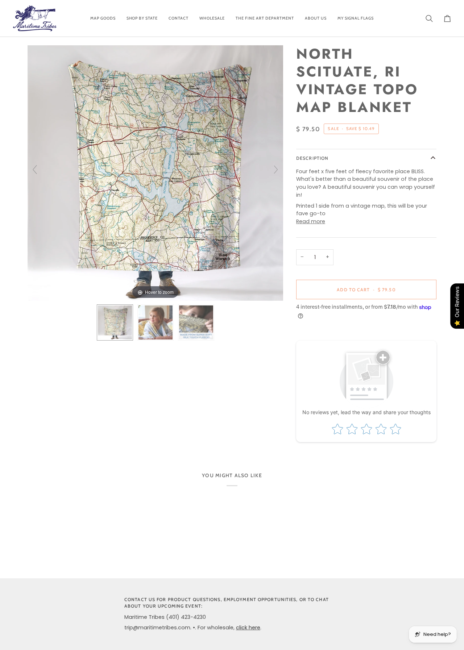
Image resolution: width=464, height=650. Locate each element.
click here (248, 627)
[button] (103, 18)
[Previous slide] (35, 169)
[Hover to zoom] (155, 172)
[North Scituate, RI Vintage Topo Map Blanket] (115, 322)
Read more (310, 221)
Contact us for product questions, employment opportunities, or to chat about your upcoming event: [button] (226, 603)
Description (312, 158)
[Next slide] (276, 169)
